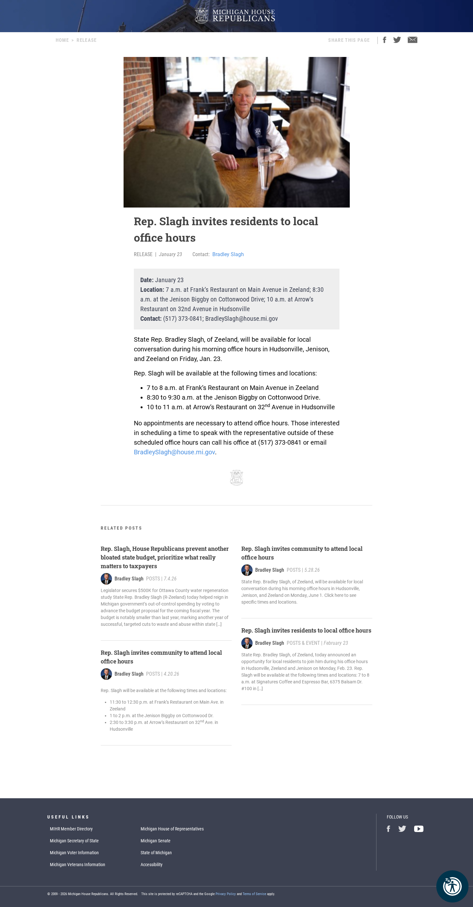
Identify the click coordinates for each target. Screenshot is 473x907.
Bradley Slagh (228, 254)
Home (62, 40)
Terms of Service (254, 894)
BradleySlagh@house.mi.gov (174, 452)
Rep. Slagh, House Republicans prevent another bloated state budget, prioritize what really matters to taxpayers (165, 557)
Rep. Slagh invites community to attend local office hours (161, 657)
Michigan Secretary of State (74, 840)
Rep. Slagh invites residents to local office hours (306, 630)
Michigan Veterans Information (77, 864)
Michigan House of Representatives (172, 828)
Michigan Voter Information (74, 852)
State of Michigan (156, 852)
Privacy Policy (226, 894)
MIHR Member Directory (71, 828)
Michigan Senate (156, 840)
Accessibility (151, 864)
